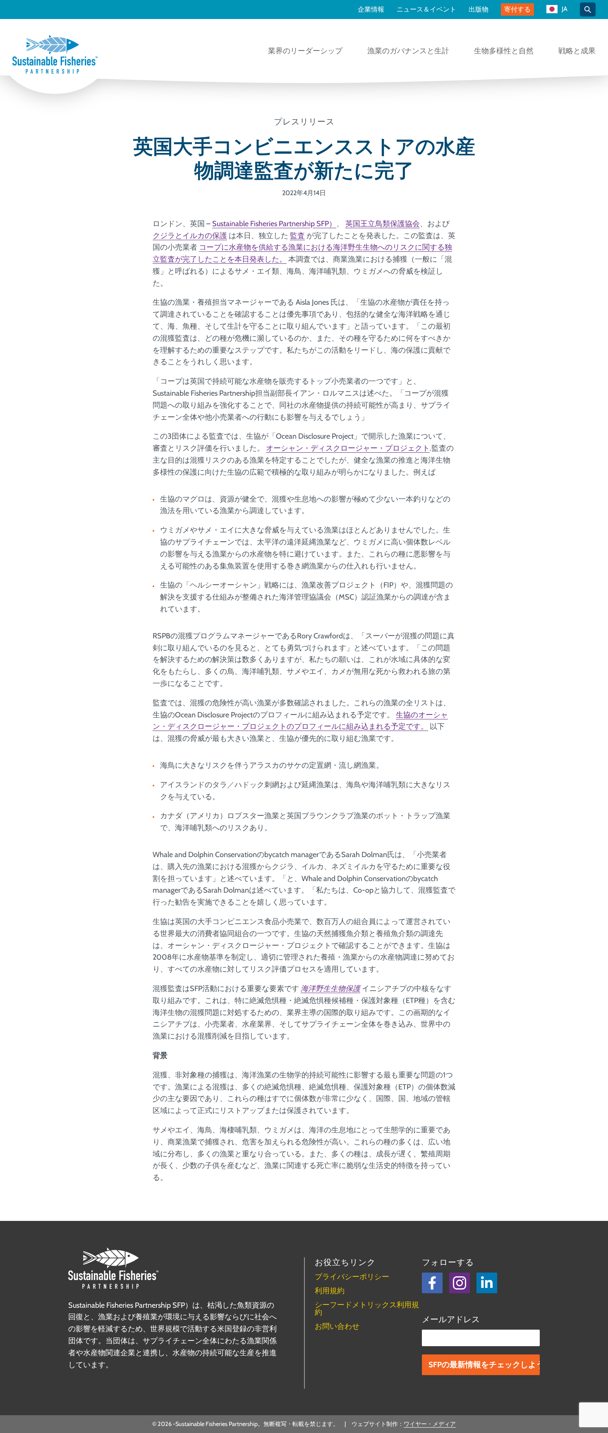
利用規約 (330, 1290)
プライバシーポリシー (352, 1276)
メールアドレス (451, 1319)
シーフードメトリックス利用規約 (367, 1308)
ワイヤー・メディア (430, 1424)
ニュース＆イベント (426, 9)
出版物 (478, 9)
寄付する (517, 9)
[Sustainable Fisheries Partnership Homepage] (55, 55)
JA (564, 9)
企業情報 (371, 9)
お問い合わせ (337, 1326)
